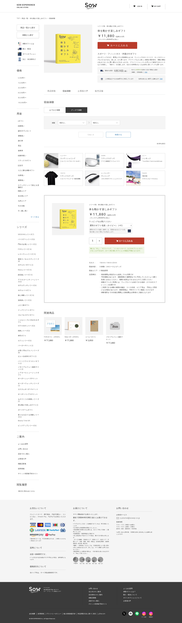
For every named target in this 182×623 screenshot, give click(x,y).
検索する (118, 135)
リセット (90, 135)
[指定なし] (106, 122)
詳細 (146, 72)
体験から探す (27, 35)
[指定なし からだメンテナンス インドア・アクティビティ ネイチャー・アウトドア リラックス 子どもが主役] (72, 122)
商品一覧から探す (27, 28)
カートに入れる (125, 241)
